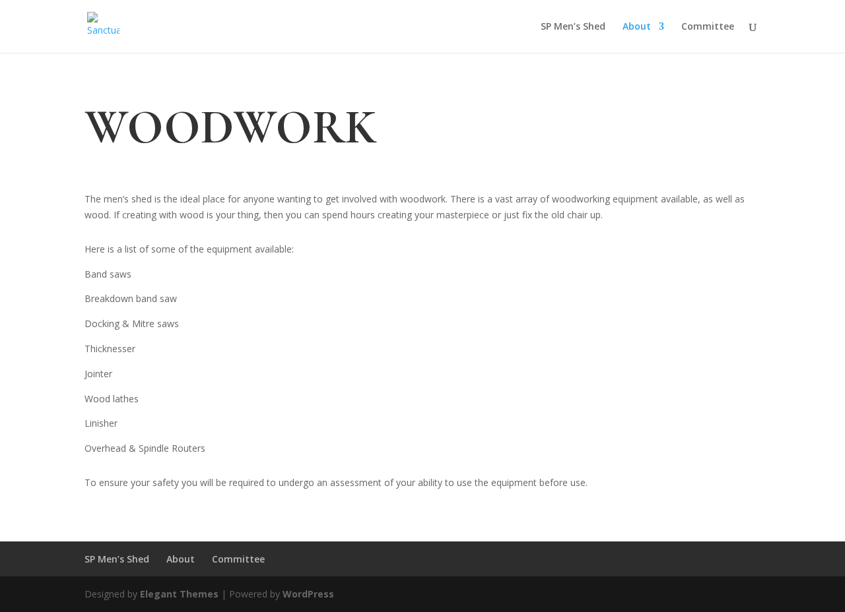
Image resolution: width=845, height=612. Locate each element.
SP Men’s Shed (573, 27)
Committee (707, 27)
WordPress (308, 594)
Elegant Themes (179, 594)
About (637, 27)
